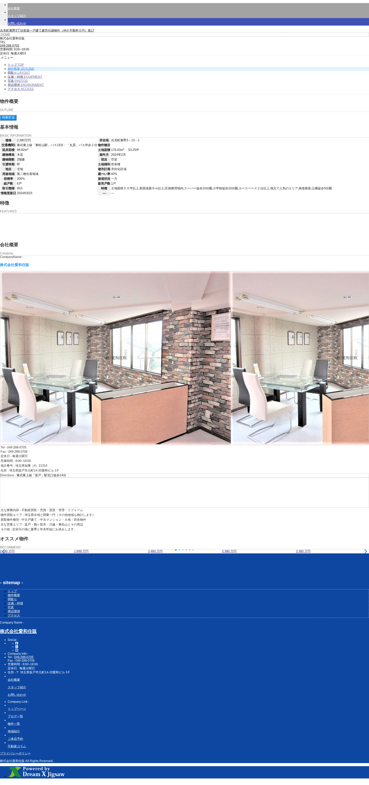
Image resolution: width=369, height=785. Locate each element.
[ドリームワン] (36, 776)
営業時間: (6, 49)
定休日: (5, 53)
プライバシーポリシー (15, 753)
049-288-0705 (23, 657)
